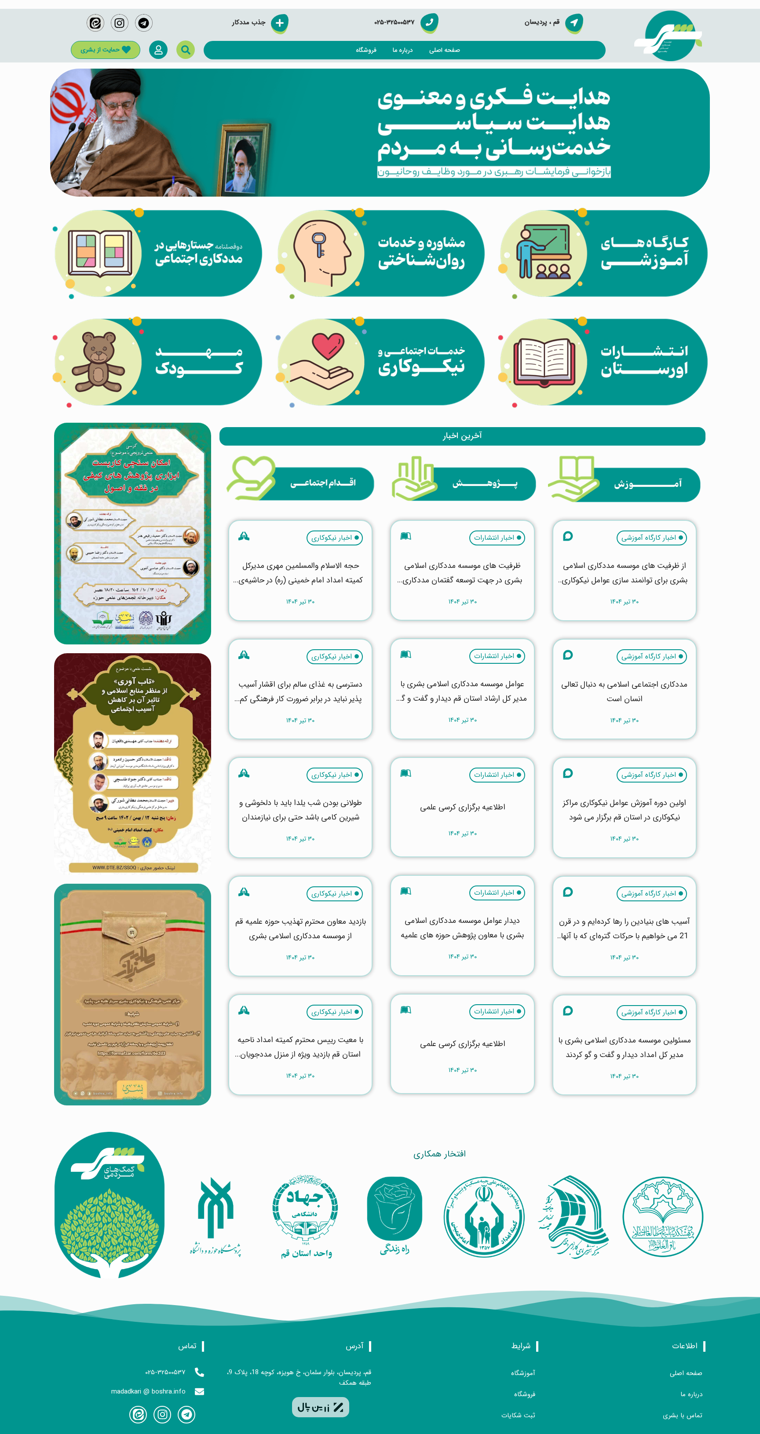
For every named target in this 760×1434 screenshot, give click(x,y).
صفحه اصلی (444, 50)
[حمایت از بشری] (126, 49)
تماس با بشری (682, 1415)
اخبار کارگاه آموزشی (648, 538)
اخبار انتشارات (494, 538)
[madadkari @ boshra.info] (199, 1391)
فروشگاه (366, 50)
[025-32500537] (199, 1372)
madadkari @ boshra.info (148, 1391)
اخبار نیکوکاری (331, 538)
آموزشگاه (523, 1373)
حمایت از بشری (100, 50)
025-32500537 (165, 1372)
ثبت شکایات (518, 1415)
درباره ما (403, 50)
